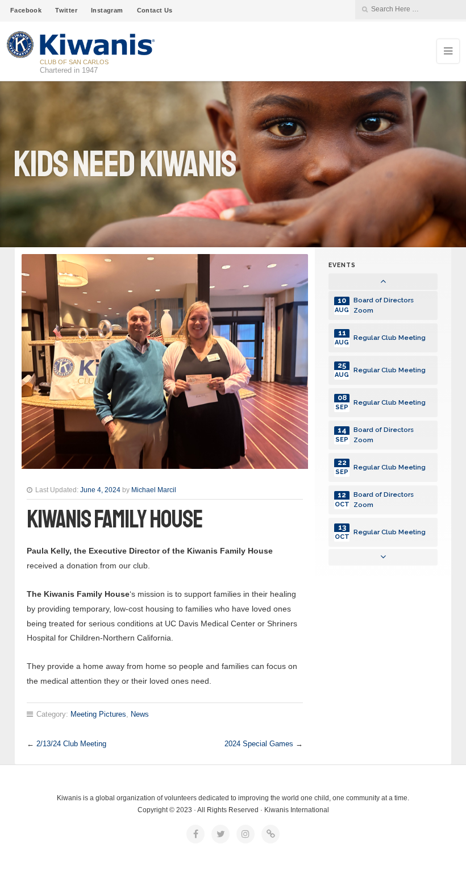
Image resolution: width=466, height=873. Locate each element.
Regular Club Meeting (389, 338)
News (140, 714)
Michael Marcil (153, 490)
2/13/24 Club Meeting (71, 743)
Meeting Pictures (98, 714)
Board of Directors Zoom (383, 305)
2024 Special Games (258, 743)
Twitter (66, 10)
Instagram (107, 10)
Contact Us (155, 10)
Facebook (25, 10)
